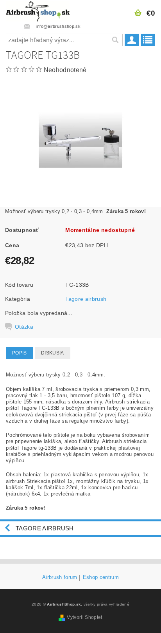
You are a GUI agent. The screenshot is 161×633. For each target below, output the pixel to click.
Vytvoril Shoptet (84, 617)
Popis (19, 353)
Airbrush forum (59, 577)
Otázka (24, 327)
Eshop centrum (101, 577)
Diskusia (52, 353)
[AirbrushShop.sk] (38, 10)
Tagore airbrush (85, 299)
